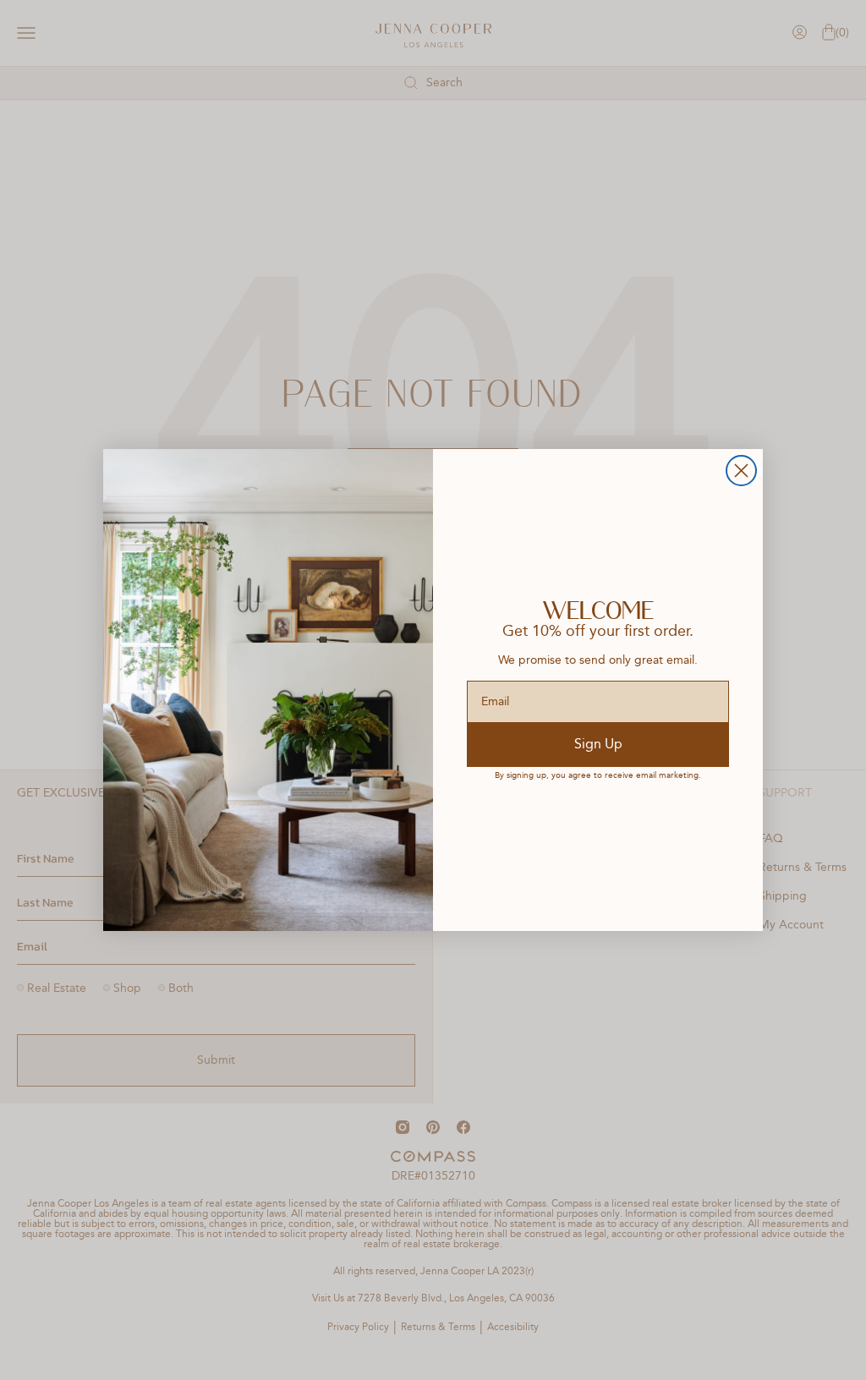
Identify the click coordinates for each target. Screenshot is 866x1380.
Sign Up (598, 745)
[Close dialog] (741, 470)
